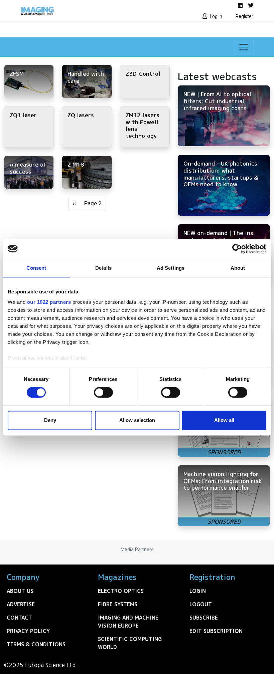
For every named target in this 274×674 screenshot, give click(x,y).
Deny (50, 420)
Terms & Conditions (36, 644)
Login (197, 591)
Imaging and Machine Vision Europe (128, 621)
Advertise (21, 604)
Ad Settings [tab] (170, 268)
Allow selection (137, 420)
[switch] (103, 392)
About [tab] (238, 268)
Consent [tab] (36, 268)
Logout (200, 604)
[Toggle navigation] (243, 47)
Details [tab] (103, 268)
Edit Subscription (216, 631)
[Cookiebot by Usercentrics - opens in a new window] (237, 249)
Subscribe (203, 617)
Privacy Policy (28, 631)
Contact (19, 617)
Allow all (224, 420)
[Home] (77, 10)
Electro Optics (121, 591)
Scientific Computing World (130, 643)
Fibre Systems (117, 604)
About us (20, 591)
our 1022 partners (49, 302)
